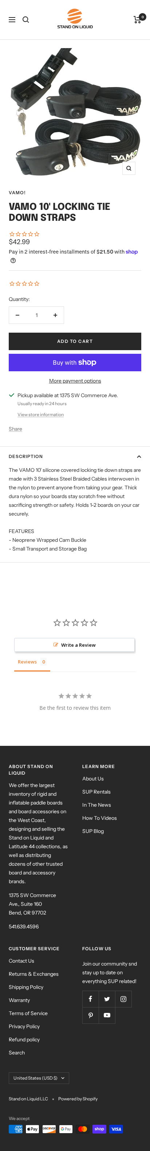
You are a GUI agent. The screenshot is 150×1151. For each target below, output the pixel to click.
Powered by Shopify (78, 1098)
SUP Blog (93, 831)
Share (15, 429)
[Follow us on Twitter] (107, 999)
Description (26, 456)
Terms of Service (28, 1013)
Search (17, 1052)
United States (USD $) (35, 1078)
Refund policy (24, 1039)
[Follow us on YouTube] (107, 1015)
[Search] (26, 19)
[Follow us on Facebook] (90, 999)
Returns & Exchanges (34, 974)
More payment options (75, 380)
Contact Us (21, 961)
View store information (40, 414)
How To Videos (99, 818)
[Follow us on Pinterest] (90, 1015)
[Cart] (137, 19)
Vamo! (17, 192)
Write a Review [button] (78, 645)
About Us (93, 778)
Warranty (19, 1000)
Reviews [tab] (27, 661)
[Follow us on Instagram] (123, 999)
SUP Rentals (96, 791)
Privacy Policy (24, 1026)
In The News (96, 805)
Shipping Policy (26, 987)
